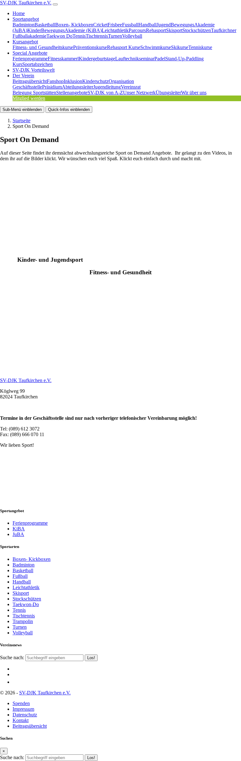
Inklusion (73, 81)
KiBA (19, 528)
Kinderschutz (95, 81)
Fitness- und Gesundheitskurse (43, 47)
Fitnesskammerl (63, 58)
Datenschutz (25, 714)
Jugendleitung (107, 87)
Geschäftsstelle (27, 87)
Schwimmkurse (155, 47)
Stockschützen (196, 30)
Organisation (121, 81)
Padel (159, 58)
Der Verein (23, 75)
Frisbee (115, 24)
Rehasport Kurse (123, 47)
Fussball (130, 24)
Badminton (24, 24)
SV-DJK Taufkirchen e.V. (25, 2)
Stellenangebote (72, 92)
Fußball (20, 576)
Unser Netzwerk (139, 92)
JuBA (18, 534)
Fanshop (55, 81)
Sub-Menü (22, 109)
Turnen (115, 36)
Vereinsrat (131, 87)
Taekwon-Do (26, 604)
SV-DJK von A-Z (105, 92)
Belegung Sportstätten (34, 92)
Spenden (21, 703)
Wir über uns (193, 92)
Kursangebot (25, 41)
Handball (147, 24)
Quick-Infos (69, 109)
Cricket (100, 24)
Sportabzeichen (37, 64)
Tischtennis (97, 36)
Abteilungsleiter (77, 87)
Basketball (45, 24)
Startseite (21, 120)
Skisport (174, 30)
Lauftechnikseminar (134, 58)
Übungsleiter (168, 92)
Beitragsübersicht (30, 81)
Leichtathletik (115, 30)
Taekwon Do (59, 36)
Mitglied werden (29, 98)
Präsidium (52, 87)
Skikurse (179, 47)
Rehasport (156, 30)
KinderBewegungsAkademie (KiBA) (64, 30)
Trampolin (23, 621)
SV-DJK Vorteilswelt (34, 70)
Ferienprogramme (30, 58)
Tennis (79, 36)
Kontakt (21, 720)
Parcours (137, 30)
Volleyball (132, 36)
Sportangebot (26, 19)
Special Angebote (30, 53)
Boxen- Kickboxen (74, 24)
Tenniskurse (200, 47)
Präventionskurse (90, 47)
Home (19, 13)
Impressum (23, 709)
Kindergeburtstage (97, 58)
